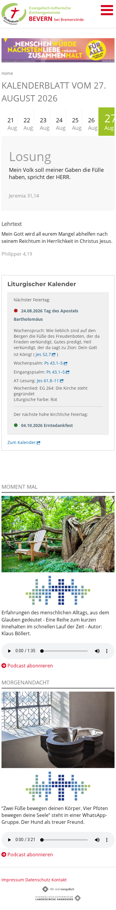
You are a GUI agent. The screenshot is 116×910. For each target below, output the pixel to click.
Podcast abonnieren (30, 665)
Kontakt (59, 880)
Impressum (12, 880)
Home (7, 73)
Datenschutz (37, 880)
